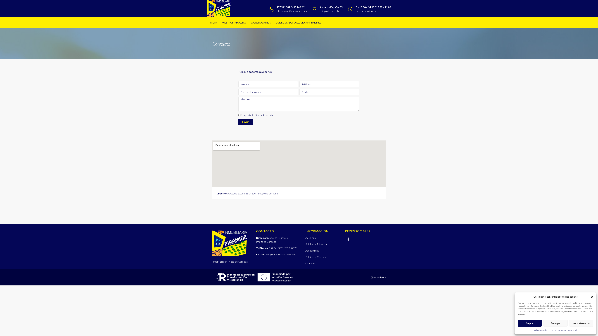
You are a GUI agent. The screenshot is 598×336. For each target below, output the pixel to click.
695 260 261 (290, 248)
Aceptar (530, 323)
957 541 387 (275, 248)
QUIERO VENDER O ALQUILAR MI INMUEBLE (298, 22)
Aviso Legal (572, 330)
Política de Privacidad (558, 330)
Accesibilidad (312, 250)
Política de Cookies (315, 256)
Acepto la (257, 115)
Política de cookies (541, 330)
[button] (591, 296)
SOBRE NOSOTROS (261, 22)
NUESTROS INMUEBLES (234, 22)
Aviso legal (310, 237)
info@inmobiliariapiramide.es (292, 10)
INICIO (213, 22)
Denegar (555, 323)
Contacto (310, 263)
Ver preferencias (581, 323)
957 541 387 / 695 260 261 (291, 7)
